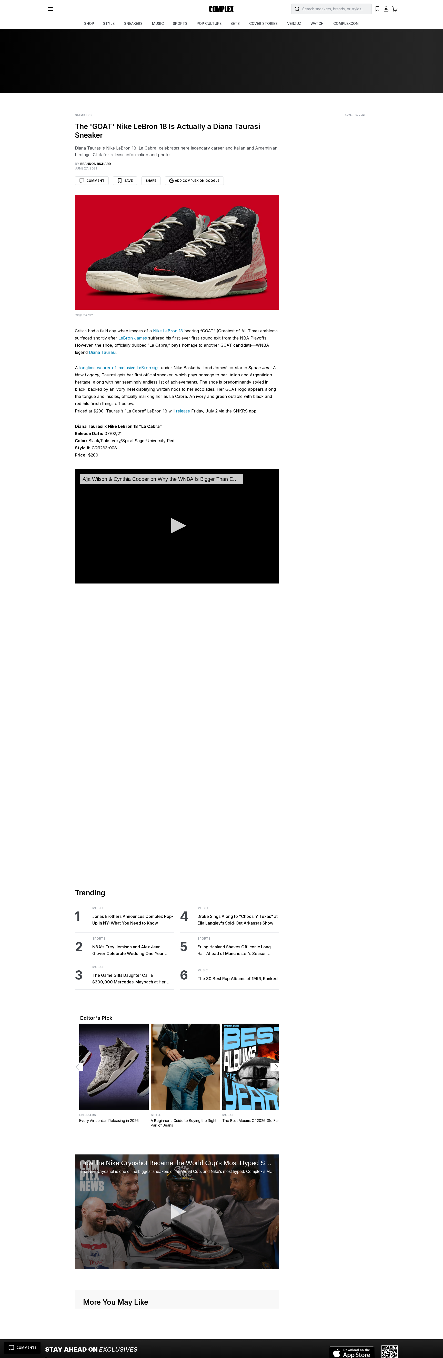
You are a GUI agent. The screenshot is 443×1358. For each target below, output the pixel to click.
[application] (177, 526)
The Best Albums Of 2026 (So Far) (251, 1120)
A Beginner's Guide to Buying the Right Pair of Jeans (183, 1122)
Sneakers (83, 115)
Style (156, 1115)
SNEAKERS (133, 23)
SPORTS (180, 23)
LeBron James (132, 338)
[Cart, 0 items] (395, 9)
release (183, 410)
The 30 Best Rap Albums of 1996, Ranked (237, 978)
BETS (235, 23)
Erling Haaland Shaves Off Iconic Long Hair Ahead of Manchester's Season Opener (234, 950)
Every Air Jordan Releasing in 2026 (109, 1120)
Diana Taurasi (102, 352)
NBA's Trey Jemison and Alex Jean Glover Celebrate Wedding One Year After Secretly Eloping (128, 950)
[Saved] (377, 9)
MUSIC (158, 23)
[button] (177, 525)
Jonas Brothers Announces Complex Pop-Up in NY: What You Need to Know (133, 920)
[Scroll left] (79, 1067)
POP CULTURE (209, 23)
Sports (98, 938)
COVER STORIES (263, 23)
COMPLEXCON (346, 23)
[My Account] (386, 9)
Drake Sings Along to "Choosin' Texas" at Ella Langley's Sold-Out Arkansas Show (237, 920)
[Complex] (221, 9)
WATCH (317, 23)
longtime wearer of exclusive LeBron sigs (119, 367)
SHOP (89, 23)
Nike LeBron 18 (168, 330)
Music (97, 908)
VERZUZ (294, 23)
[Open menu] (50, 9)
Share (151, 181)
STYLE (109, 23)
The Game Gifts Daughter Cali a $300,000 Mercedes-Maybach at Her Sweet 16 (129, 979)
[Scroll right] (274, 1067)
